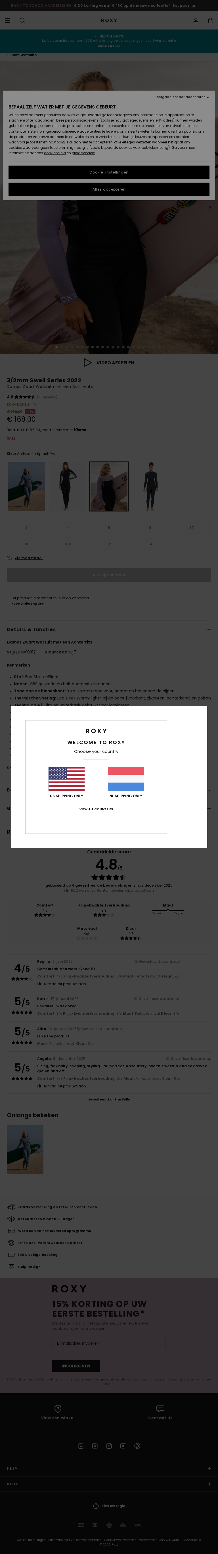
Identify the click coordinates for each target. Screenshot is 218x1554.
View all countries (96, 809)
